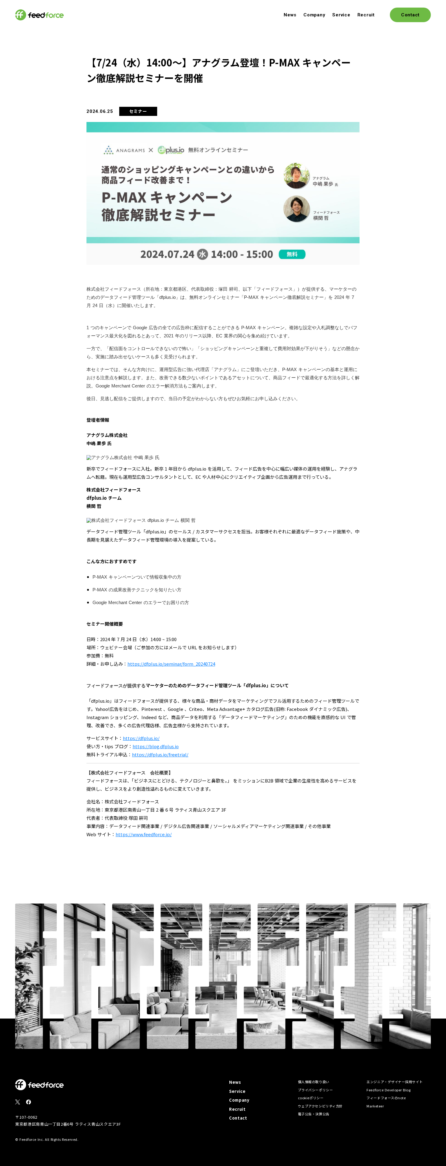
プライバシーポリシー (315, 1089)
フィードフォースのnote (386, 1097)
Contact (238, 1118)
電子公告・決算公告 (313, 1113)
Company (314, 15)
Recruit (366, 15)
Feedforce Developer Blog (389, 1089)
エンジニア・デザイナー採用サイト (395, 1081)
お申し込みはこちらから (113, 316)
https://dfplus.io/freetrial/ (160, 754)
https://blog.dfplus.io (156, 746)
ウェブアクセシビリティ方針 (320, 1105)
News (290, 15)
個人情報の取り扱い (313, 1081)
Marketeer (375, 1105)
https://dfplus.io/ (141, 738)
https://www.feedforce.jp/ (144, 834)
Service (341, 15)
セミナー (138, 111)
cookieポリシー (311, 1097)
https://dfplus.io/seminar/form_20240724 (171, 664)
